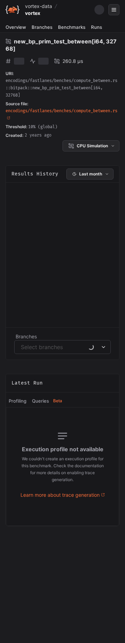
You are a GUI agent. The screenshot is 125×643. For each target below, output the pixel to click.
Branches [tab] (42, 27)
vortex (32, 13)
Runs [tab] (96, 27)
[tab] (17, 401)
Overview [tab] (16, 27)
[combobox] (22, 347)
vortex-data (38, 6)
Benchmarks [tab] (71, 27)
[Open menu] (113, 9)
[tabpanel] (62, 466)
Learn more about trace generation (60, 495)
